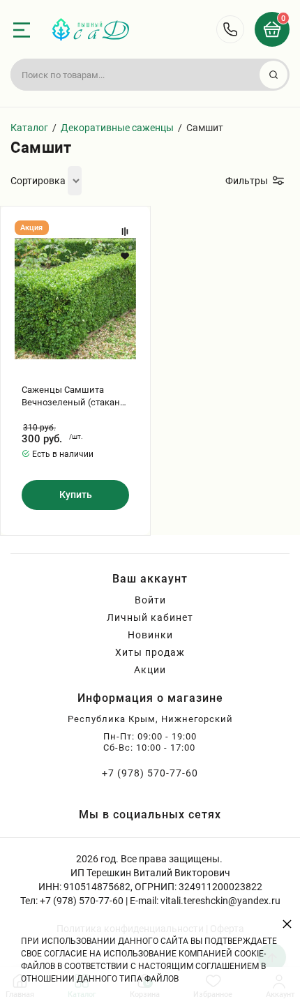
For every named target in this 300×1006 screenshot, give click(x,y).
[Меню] (21, 30)
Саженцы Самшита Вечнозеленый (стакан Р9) (71, 396)
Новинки (150, 634)
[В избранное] (125, 256)
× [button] (287, 923)
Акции (150, 669)
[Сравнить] (125, 231)
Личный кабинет (150, 617)
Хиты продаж (150, 652)
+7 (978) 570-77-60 (150, 773)
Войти (150, 600)
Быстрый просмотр (75, 298)
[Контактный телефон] (230, 29)
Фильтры (246, 180)
